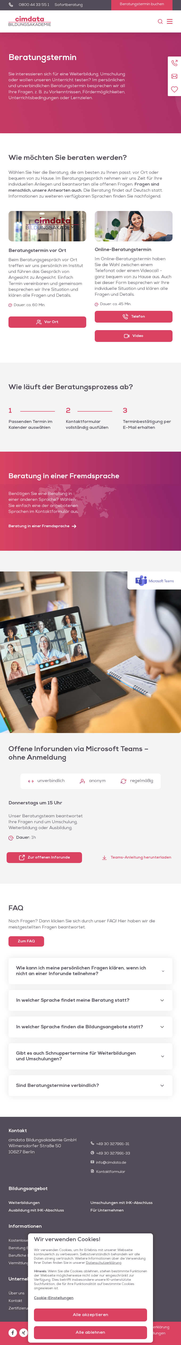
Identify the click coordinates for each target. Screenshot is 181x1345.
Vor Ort (51, 322)
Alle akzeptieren (90, 1315)
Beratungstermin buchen (142, 4)
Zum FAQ (26, 941)
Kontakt (15, 1301)
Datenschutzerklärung (103, 1263)
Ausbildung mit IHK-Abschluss (36, 1210)
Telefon (138, 317)
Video (137, 336)
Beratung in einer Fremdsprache (38, 526)
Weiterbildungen (24, 1203)
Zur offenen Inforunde (49, 857)
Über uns (16, 1293)
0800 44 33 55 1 (34, 5)
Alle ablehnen (90, 1333)
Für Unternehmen (107, 1210)
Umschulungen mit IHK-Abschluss (121, 1203)
